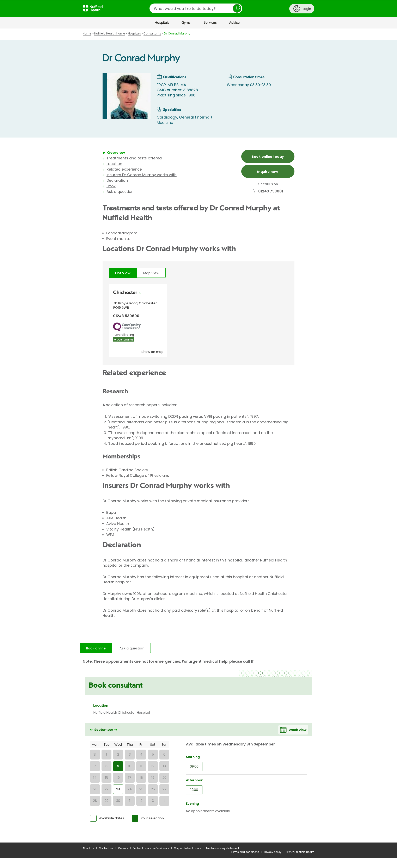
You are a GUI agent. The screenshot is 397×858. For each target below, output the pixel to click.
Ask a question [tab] (132, 648)
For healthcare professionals (151, 848)
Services (210, 23)
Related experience (124, 169)
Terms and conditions (245, 852)
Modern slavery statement (222, 848)
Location (114, 163)
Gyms (186, 23)
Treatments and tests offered (134, 158)
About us (88, 848)
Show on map (152, 351)
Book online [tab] (96, 648)
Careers (123, 848)
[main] (198, 435)
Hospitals (162, 23)
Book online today (268, 156)
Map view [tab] (151, 273)
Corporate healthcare (187, 848)
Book (111, 186)
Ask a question (120, 191)
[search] (195, 8)
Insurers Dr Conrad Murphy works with (141, 174)
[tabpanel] (198, 321)
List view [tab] (122, 273)
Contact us (106, 848)
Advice (234, 23)
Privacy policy (272, 852)
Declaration (117, 180)
